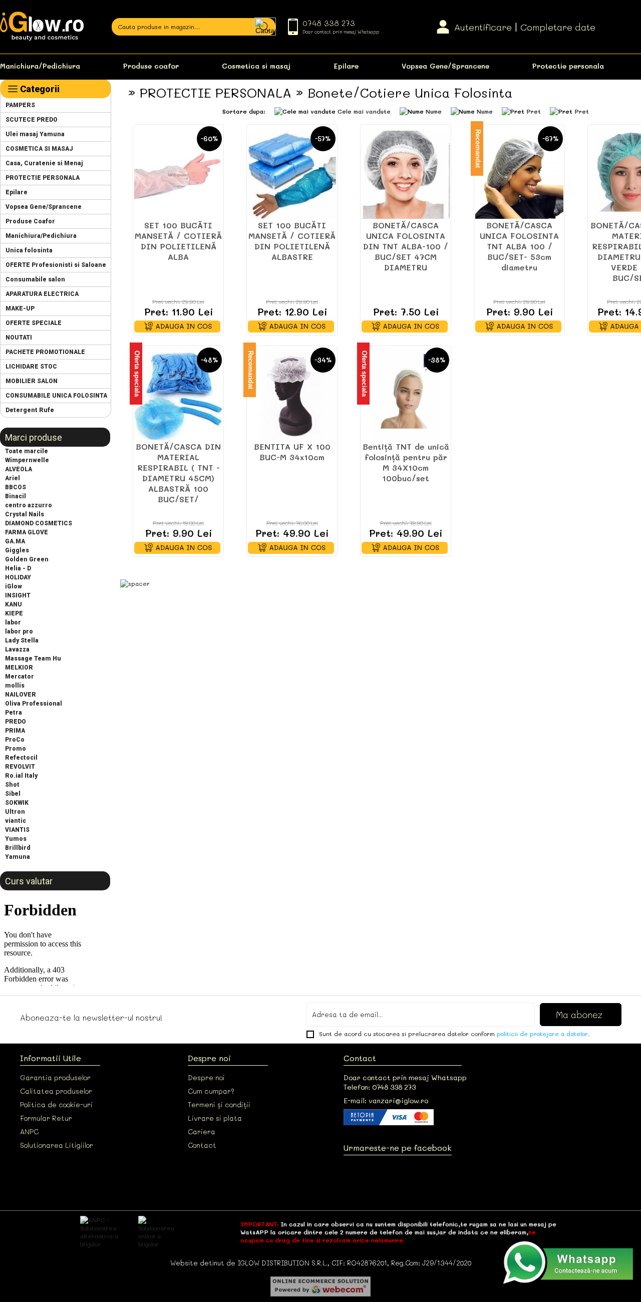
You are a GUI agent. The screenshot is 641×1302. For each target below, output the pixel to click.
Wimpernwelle (27, 460)
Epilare (346, 66)
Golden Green (27, 559)
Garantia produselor (55, 1077)
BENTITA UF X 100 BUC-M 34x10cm (292, 451)
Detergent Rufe (30, 410)
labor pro (19, 631)
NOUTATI (19, 337)
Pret (533, 111)
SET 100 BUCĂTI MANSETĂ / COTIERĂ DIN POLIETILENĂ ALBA (178, 241)
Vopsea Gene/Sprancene (445, 66)
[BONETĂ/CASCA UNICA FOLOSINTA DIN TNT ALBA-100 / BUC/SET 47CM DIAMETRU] (406, 175)
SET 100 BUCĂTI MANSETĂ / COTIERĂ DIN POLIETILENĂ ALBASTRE (292, 241)
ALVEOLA (18, 469)
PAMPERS (20, 105)
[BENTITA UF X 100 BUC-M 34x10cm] (292, 396)
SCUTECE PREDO (32, 119)
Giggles (17, 550)
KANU (13, 604)
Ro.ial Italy (21, 775)
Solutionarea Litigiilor (56, 1145)
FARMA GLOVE (26, 532)
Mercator (19, 676)
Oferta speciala (137, 374)
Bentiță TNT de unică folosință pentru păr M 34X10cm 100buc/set (406, 462)
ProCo (15, 739)
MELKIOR (19, 667)
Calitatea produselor (56, 1091)
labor (13, 622)
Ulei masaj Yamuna (35, 134)
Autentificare (483, 27)
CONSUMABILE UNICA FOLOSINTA (56, 395)
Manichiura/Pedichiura (40, 66)
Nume (434, 111)
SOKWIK (17, 802)
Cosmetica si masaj (256, 66)
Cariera (201, 1131)
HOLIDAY (18, 577)
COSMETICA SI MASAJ (39, 148)
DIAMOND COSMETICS (38, 523)
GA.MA (15, 541)
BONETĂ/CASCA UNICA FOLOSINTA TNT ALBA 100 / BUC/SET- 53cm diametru (519, 246)
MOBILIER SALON (32, 381)
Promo (15, 748)
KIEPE (14, 613)
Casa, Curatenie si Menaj (44, 163)
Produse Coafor (30, 221)
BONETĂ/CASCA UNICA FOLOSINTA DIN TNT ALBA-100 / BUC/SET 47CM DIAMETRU (405, 246)
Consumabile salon (35, 279)
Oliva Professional (33, 703)
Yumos (16, 838)
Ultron (15, 811)
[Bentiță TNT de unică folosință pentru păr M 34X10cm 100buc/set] (406, 396)
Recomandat (478, 148)
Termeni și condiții (219, 1104)
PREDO (15, 721)
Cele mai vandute (364, 111)
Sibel (13, 793)
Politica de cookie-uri (56, 1104)
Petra (13, 712)
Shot (12, 784)
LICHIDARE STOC (31, 366)
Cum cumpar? (211, 1091)
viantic (15, 820)
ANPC (29, 1131)
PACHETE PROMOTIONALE (45, 352)
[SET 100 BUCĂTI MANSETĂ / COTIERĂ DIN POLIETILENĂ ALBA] (178, 175)
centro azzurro (28, 505)
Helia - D (18, 568)
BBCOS (15, 487)
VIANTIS (17, 829)
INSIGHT (18, 595)
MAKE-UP (20, 308)
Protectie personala (568, 66)
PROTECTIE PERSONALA (43, 177)
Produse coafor (151, 66)
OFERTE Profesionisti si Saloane (56, 264)
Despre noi (206, 1077)
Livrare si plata (215, 1118)
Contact (202, 1145)
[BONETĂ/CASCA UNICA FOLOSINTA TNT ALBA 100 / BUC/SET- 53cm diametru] (519, 175)
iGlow (13, 586)
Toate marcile (26, 451)
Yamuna (17, 856)
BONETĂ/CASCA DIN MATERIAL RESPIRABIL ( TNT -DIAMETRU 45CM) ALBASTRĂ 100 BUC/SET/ (178, 472)
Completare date (557, 27)
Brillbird (18, 847)
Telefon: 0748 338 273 (380, 1087)
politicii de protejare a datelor (542, 1034)
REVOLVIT (20, 766)
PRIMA (15, 730)
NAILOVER (20, 694)
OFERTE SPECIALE (34, 323)
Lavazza (17, 649)
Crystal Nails (24, 514)
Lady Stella (22, 640)
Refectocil (21, 757)
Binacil (15, 496)
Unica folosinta (29, 250)
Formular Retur (46, 1118)
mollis (15, 685)
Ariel (12, 478)
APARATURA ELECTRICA (42, 293)
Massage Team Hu (33, 658)
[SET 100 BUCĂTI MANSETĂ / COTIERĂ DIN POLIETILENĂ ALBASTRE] (292, 175)
